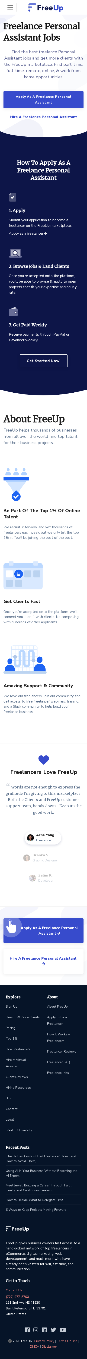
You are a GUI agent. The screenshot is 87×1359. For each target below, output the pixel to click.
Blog (9, 1098)
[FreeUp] (45, 7)
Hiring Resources (18, 1087)
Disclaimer (49, 1346)
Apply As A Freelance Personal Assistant (43, 100)
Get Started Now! (44, 360)
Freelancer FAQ (58, 1062)
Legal (10, 1119)
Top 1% (11, 1038)
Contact (11, 1109)
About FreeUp (57, 1006)
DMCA (34, 1346)
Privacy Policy (44, 1341)
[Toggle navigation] (10, 7)
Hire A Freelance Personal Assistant (43, 117)
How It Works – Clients (23, 1017)
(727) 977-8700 (17, 1297)
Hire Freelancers (18, 1049)
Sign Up (11, 1006)
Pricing (11, 1028)
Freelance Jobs (58, 1073)
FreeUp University (19, 1130)
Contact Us (14, 1290)
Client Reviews (17, 1077)
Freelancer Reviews (61, 1051)
